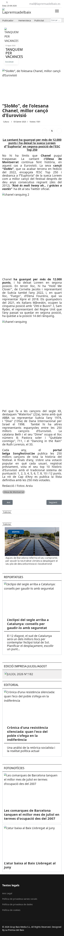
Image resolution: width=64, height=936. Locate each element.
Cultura (6, 121)
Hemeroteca (24, 20)
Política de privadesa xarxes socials (19, 898)
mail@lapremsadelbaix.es (44, 4)
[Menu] (57, 11)
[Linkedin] (14, 2)
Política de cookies (11, 910)
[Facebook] (3, 2)
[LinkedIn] (59, 130)
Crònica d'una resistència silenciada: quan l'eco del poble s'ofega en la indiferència (27, 733)
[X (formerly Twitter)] (51, 130)
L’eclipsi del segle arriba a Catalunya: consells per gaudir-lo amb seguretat (28, 623)
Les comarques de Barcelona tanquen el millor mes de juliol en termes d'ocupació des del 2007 (31, 814)
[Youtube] (11, 2)
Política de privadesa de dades (17, 904)
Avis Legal (7, 893)
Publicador (7, 20)
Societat (9, 61)
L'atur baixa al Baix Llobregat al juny (30, 865)
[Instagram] (18, 2)
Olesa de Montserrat (13, 492)
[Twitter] (7, 2)
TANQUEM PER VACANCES (11, 53)
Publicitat (39, 20)
